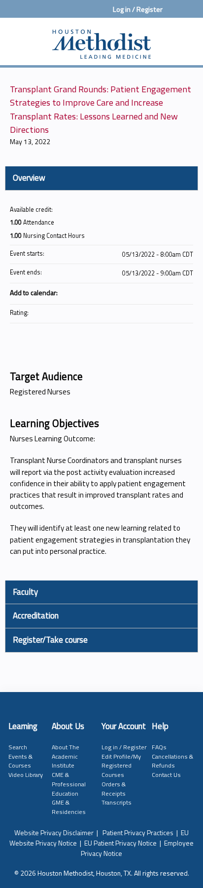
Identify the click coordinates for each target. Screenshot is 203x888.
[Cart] (174, 14)
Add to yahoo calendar (160, 292)
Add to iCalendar (172, 292)
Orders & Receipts (114, 788)
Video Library (25, 774)
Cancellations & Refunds (172, 761)
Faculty (25, 591)
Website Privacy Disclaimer (54, 832)
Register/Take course (50, 639)
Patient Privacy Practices (137, 832)
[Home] (101, 39)
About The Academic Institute (65, 756)
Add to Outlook (185, 292)
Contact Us (166, 774)
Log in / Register (138, 9)
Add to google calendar (147, 292)
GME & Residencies (69, 807)
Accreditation (36, 615)
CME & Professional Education (69, 784)
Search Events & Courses (20, 756)
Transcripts (117, 802)
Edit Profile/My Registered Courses (121, 765)
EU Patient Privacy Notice (120, 843)
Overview (29, 177)
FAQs (159, 747)
